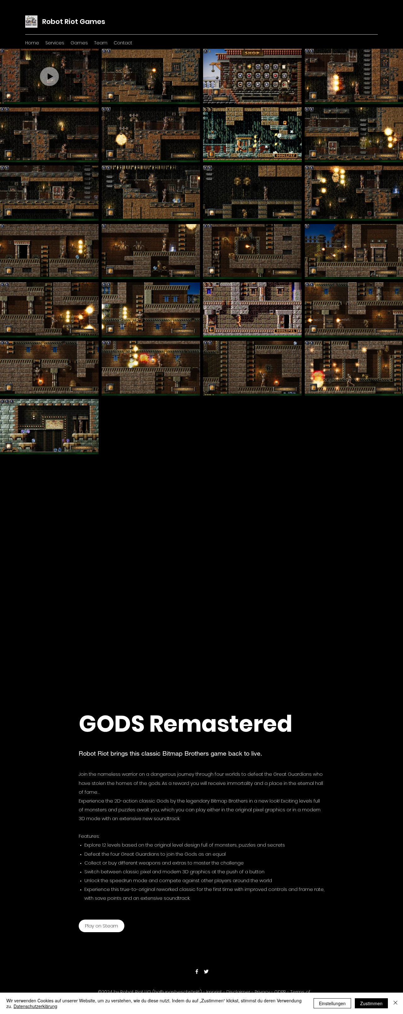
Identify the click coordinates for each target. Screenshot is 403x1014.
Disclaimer (238, 992)
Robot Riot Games (73, 21)
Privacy (262, 992)
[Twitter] (206, 971)
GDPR (280, 992)
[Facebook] (197, 971)
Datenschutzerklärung (35, 1006)
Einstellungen (332, 1003)
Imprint (214, 992)
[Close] (395, 1003)
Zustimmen (371, 1003)
